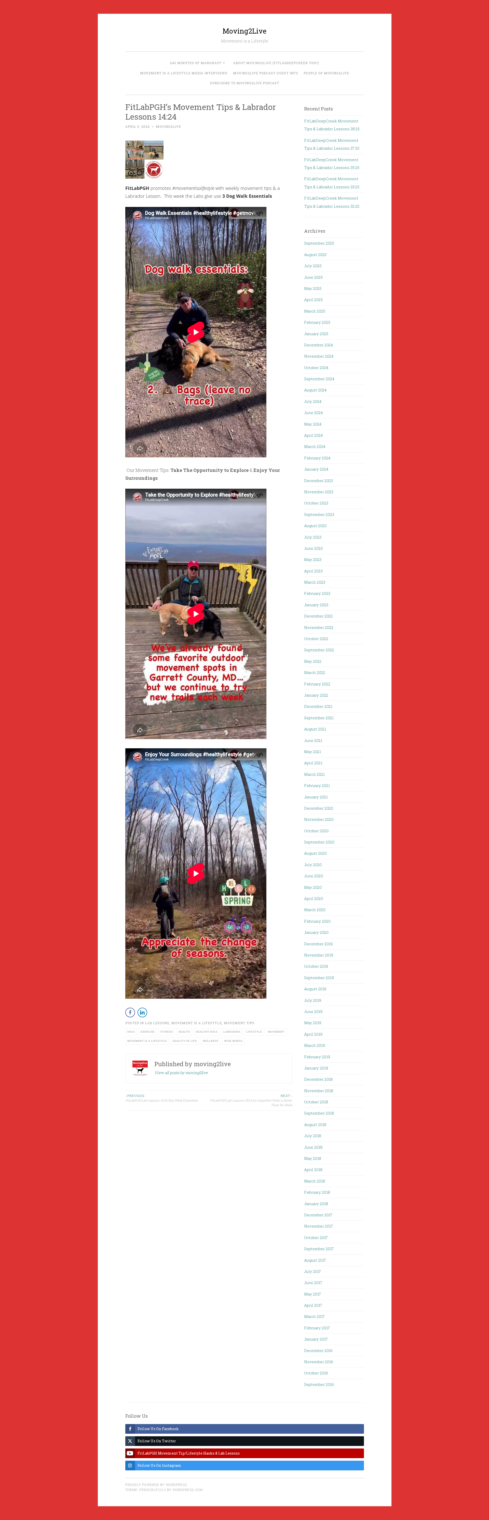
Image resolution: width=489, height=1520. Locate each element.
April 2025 (313, 299)
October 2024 (316, 367)
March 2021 (314, 774)
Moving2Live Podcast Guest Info (265, 73)
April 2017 (313, 1305)
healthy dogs (207, 1031)
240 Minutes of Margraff (196, 63)
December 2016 (318, 1350)
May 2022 (312, 661)
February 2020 (317, 921)
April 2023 (313, 570)
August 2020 (315, 853)
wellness (210, 1041)
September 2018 (319, 1113)
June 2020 (313, 875)
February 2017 (317, 1327)
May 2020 (313, 887)
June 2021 (313, 740)
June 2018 (313, 1147)
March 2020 (314, 909)
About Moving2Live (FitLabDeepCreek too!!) (276, 63)
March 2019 (314, 1045)
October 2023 (316, 502)
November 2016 (318, 1361)
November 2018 (318, 1090)
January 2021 (316, 796)
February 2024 (317, 457)
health (184, 1031)
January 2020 (316, 932)
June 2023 (313, 548)
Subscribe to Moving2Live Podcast (244, 83)
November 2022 (318, 627)
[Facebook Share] (130, 1012)
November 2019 (318, 955)
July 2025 (312, 265)
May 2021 (312, 751)
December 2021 (318, 706)
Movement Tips (239, 1023)
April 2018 (313, 1169)
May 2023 (312, 559)
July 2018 (312, 1135)
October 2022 (316, 638)
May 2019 (312, 1022)
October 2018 (316, 1101)
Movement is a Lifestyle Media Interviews (183, 73)
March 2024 (314, 446)
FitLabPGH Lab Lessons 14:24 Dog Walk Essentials (161, 1098)
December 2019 (318, 943)
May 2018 (312, 1158)
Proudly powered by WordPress (156, 1485)
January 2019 (316, 1068)
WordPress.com (188, 1490)
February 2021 (317, 785)
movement (276, 1031)
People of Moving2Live (326, 73)
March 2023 (314, 582)
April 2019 (313, 1034)
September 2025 (319, 243)
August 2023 (315, 525)
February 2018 (317, 1192)
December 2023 (318, 480)
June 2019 (313, 1011)
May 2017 (312, 1294)
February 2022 (317, 683)
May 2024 (312, 424)
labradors (231, 1031)
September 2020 (319, 842)
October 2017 (316, 1237)
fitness (166, 1031)
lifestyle (254, 1031)
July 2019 (312, 1000)
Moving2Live (244, 30)
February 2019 (317, 1056)
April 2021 (313, 762)
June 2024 (313, 412)
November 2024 (318, 356)
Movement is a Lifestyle (196, 1023)
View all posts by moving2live (181, 1072)
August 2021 (315, 728)
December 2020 (318, 808)
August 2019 (315, 988)
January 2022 (316, 695)
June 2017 (313, 1282)
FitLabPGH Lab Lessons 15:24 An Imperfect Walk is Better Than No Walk (251, 1100)
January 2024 (316, 469)
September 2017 (319, 1248)
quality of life (185, 1041)
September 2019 (319, 977)
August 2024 (315, 389)
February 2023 (317, 593)
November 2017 (318, 1226)
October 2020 (316, 830)
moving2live (168, 126)
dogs (131, 1031)
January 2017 (316, 1339)
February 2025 (317, 322)
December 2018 (318, 1079)
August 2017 (315, 1260)
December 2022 (318, 615)
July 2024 (312, 401)
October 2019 (316, 966)
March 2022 (314, 672)
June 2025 (313, 277)
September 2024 (319, 378)
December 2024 (318, 344)
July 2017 (312, 1271)
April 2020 (313, 898)
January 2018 (316, 1203)
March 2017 (314, 1316)
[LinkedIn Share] (142, 1012)
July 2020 (313, 864)
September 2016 (319, 1384)
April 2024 (313, 435)
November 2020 (319, 819)
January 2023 (316, 604)
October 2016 (316, 1372)
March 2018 (314, 1181)
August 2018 (315, 1124)
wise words (233, 1041)
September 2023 (319, 514)
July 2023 (312, 537)
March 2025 (314, 311)
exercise (148, 1031)
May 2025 (312, 288)
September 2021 (319, 717)
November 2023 (318, 491)
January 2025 (316, 333)
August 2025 (315, 254)
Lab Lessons (157, 1023)
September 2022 (319, 649)
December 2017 (318, 1214)
